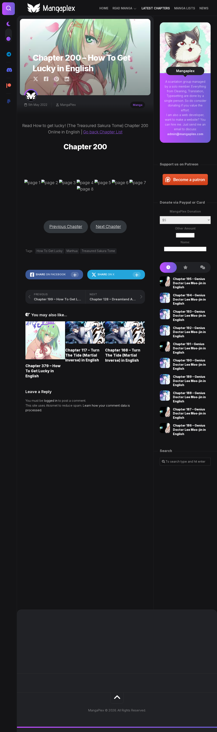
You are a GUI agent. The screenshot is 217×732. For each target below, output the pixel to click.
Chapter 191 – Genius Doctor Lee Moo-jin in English (189, 348)
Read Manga (122, 8)
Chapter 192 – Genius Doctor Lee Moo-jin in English (189, 332)
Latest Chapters (156, 8)
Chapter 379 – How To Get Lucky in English (43, 371)
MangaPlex (68, 104)
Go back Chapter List (102, 132)
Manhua (72, 251)
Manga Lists (184, 8)
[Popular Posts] (185, 267)
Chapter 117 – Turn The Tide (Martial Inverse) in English (82, 355)
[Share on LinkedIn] (66, 79)
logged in (50, 401)
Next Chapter (108, 226)
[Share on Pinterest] (56, 79)
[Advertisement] (185, 537)
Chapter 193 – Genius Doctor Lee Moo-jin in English (189, 316)
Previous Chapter (65, 226)
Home (103, 8)
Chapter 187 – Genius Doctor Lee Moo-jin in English (189, 413)
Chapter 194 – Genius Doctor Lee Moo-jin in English (189, 299)
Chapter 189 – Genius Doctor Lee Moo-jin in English (189, 381)
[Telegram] (8, 54)
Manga (137, 104)
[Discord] (8, 70)
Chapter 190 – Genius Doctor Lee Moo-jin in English (189, 364)
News (204, 8)
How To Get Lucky (50, 251)
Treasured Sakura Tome (98, 251)
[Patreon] (8, 86)
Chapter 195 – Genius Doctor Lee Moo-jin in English (189, 283)
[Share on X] (37, 79)
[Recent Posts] (168, 267)
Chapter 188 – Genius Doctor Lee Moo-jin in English (189, 397)
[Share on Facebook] (46, 79)
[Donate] (8, 101)
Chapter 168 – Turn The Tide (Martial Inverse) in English (122, 355)
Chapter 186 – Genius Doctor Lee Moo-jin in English (189, 429)
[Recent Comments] (202, 267)
